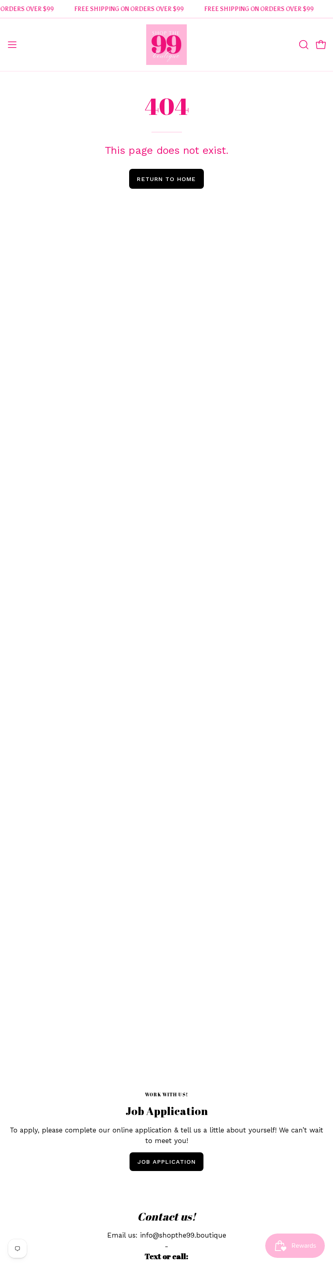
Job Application (166, 1161)
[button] (303, 44)
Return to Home (166, 179)
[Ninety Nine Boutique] (166, 44)
